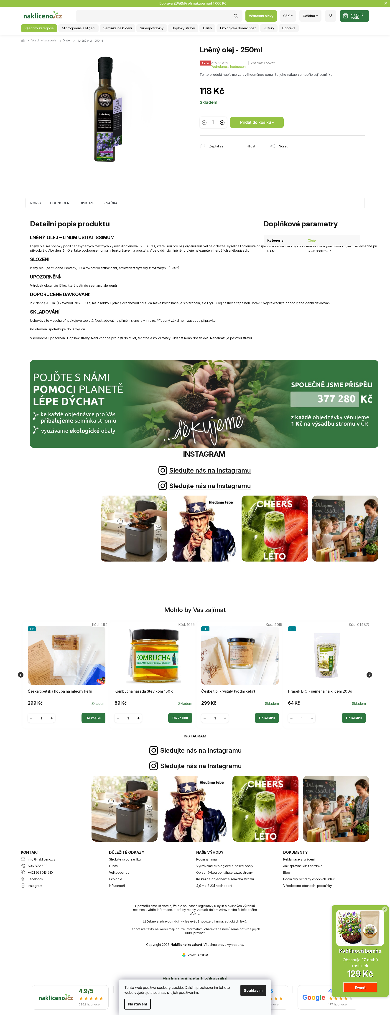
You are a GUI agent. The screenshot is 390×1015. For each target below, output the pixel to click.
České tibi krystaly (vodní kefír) (228, 691)
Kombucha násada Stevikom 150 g (144, 691)
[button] (66, 714)
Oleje (312, 240)
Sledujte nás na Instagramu (210, 470)
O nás (113, 866)
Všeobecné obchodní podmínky (307, 886)
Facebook (35, 879)
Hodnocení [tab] (60, 203)
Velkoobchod (119, 872)
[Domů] (24, 40)
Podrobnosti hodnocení (228, 66)
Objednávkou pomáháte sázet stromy (224, 872)
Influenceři (117, 886)
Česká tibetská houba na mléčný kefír (60, 691)
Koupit (360, 987)
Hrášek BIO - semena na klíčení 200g (320, 691)
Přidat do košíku (255, 122)
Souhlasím (253, 990)
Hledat (237, 17)
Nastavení (137, 1004)
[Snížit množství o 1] (204, 122)
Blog (286, 872)
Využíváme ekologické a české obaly (224, 866)
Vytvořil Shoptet (198, 954)
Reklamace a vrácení (299, 859)
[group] (64, 674)
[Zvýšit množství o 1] (222, 122)
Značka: (263, 63)
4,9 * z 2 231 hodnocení (214, 886)
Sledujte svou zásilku (125, 859)
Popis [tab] (35, 203)
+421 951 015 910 (40, 872)
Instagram (35, 886)
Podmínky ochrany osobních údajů (309, 879)
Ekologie (115, 879)
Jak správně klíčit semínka (302, 866)
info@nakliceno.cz (42, 859)
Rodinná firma (206, 859)
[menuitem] (39, 28)
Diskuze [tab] (86, 203)
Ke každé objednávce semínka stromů (225, 879)
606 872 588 (38, 866)
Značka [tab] (110, 203)
